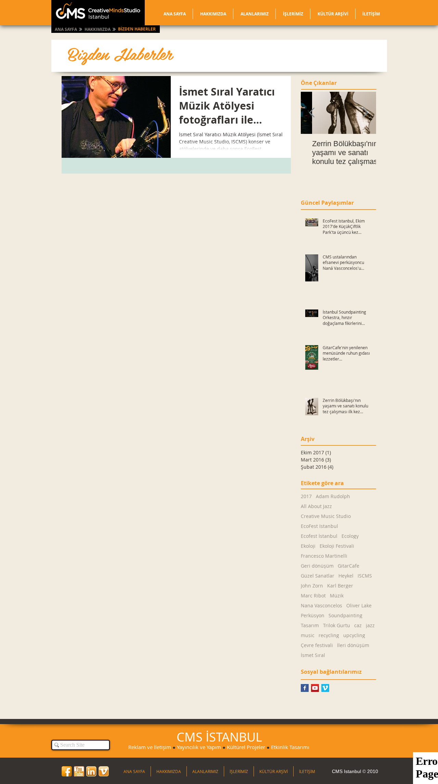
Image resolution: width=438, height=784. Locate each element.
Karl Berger (340, 586)
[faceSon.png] (67, 771)
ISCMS (365, 576)
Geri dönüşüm (317, 566)
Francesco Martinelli (324, 556)
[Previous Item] (312, 113)
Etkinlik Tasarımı (290, 747)
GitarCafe (348, 566)
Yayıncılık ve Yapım (199, 747)
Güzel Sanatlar (317, 576)
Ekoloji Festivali (337, 546)
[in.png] (91, 771)
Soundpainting (345, 615)
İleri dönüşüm (353, 645)
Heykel (345, 576)
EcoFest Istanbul (319, 526)
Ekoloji (308, 546)
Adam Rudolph (333, 496)
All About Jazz (316, 506)
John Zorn (312, 586)
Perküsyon (312, 615)
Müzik (337, 595)
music (307, 635)
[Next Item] (365, 113)
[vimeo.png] (104, 771)
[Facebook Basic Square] (305, 688)
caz (358, 625)
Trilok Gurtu (336, 625)
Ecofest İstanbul (319, 536)
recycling (329, 635)
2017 (306, 496)
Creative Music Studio (326, 516)
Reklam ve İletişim (149, 747)
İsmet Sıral (313, 655)
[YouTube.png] (79, 771)
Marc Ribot (313, 595)
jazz (370, 625)
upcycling (354, 635)
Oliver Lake (359, 605)
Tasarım (310, 625)
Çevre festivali (317, 645)
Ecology (350, 536)
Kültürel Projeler (246, 747)
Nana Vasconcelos (321, 605)
